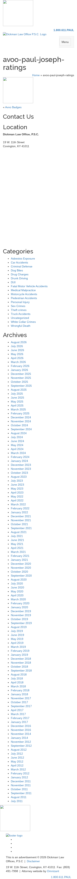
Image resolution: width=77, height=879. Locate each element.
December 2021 (21, 516)
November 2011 (21, 785)
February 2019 (20, 650)
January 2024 (19, 460)
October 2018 (19, 666)
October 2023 (19, 472)
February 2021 (20, 555)
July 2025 (17, 393)
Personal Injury (20, 302)
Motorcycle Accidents (24, 294)
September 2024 (21, 429)
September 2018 (21, 670)
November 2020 (21, 567)
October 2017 (19, 702)
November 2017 (21, 698)
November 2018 (21, 662)
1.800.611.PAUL (64, 30)
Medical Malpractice (23, 290)
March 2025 (18, 409)
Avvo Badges (13, 107)
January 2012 (19, 777)
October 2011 (19, 789)
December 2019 (21, 611)
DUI (13, 282)
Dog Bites (17, 270)
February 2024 (20, 456)
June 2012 (17, 757)
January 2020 (19, 607)
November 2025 (21, 377)
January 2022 (19, 512)
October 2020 (19, 571)
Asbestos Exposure (23, 258)
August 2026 (19, 342)
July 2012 (17, 753)
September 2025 (21, 385)
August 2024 (19, 433)
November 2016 (21, 729)
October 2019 (19, 619)
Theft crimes (18, 310)
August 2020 (19, 579)
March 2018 (18, 686)
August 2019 (19, 627)
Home (36, 75)
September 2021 (21, 528)
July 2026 (17, 346)
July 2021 (17, 536)
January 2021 (19, 559)
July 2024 (17, 437)
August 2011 (18, 797)
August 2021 (19, 532)
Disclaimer (33, 861)
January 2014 (19, 737)
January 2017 (19, 722)
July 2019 (17, 631)
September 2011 (21, 793)
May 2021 (17, 544)
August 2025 (19, 389)
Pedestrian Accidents (24, 298)
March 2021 (18, 551)
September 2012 (21, 745)
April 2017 (17, 710)
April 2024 (17, 449)
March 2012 (18, 769)
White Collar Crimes (23, 321)
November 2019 (21, 615)
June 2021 (17, 540)
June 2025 (17, 397)
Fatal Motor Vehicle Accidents (29, 286)
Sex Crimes (18, 306)
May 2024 (17, 445)
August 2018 (19, 674)
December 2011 (21, 781)
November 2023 (21, 468)
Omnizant (53, 871)
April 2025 (17, 405)
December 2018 (21, 658)
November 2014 (21, 733)
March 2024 (18, 453)
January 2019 (19, 654)
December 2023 (21, 464)
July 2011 (17, 801)
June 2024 (17, 441)
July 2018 (17, 678)
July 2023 (17, 480)
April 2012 (17, 765)
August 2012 (19, 749)
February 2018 (20, 690)
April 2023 (17, 492)
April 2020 (17, 595)
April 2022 (17, 500)
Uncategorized (20, 317)
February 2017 (20, 718)
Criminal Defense (21, 266)
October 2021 (19, 524)
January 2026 (19, 369)
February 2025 (20, 413)
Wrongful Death (20, 325)
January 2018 (19, 694)
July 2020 (17, 583)
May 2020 (17, 591)
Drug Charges (19, 274)
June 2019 (17, 635)
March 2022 (18, 504)
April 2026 (17, 358)
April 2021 (17, 547)
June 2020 (17, 587)
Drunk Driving (19, 278)
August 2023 (19, 476)
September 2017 (21, 706)
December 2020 (21, 563)
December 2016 (21, 725)
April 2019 (17, 642)
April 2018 (17, 682)
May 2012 (17, 761)
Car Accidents (19, 262)
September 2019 (21, 623)
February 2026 (20, 366)
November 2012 (21, 741)
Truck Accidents (20, 313)
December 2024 (21, 417)
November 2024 (21, 421)
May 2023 (17, 488)
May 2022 (17, 496)
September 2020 (21, 575)
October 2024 (19, 425)
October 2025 (19, 381)
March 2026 (18, 362)
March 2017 (18, 714)
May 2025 (17, 401)
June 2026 (17, 350)
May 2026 (17, 354)
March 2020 (18, 599)
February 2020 (20, 603)
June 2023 (17, 484)
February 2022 (20, 508)
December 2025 (21, 373)
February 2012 (20, 773)
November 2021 (21, 520)
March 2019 (18, 646)
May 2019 (17, 638)
